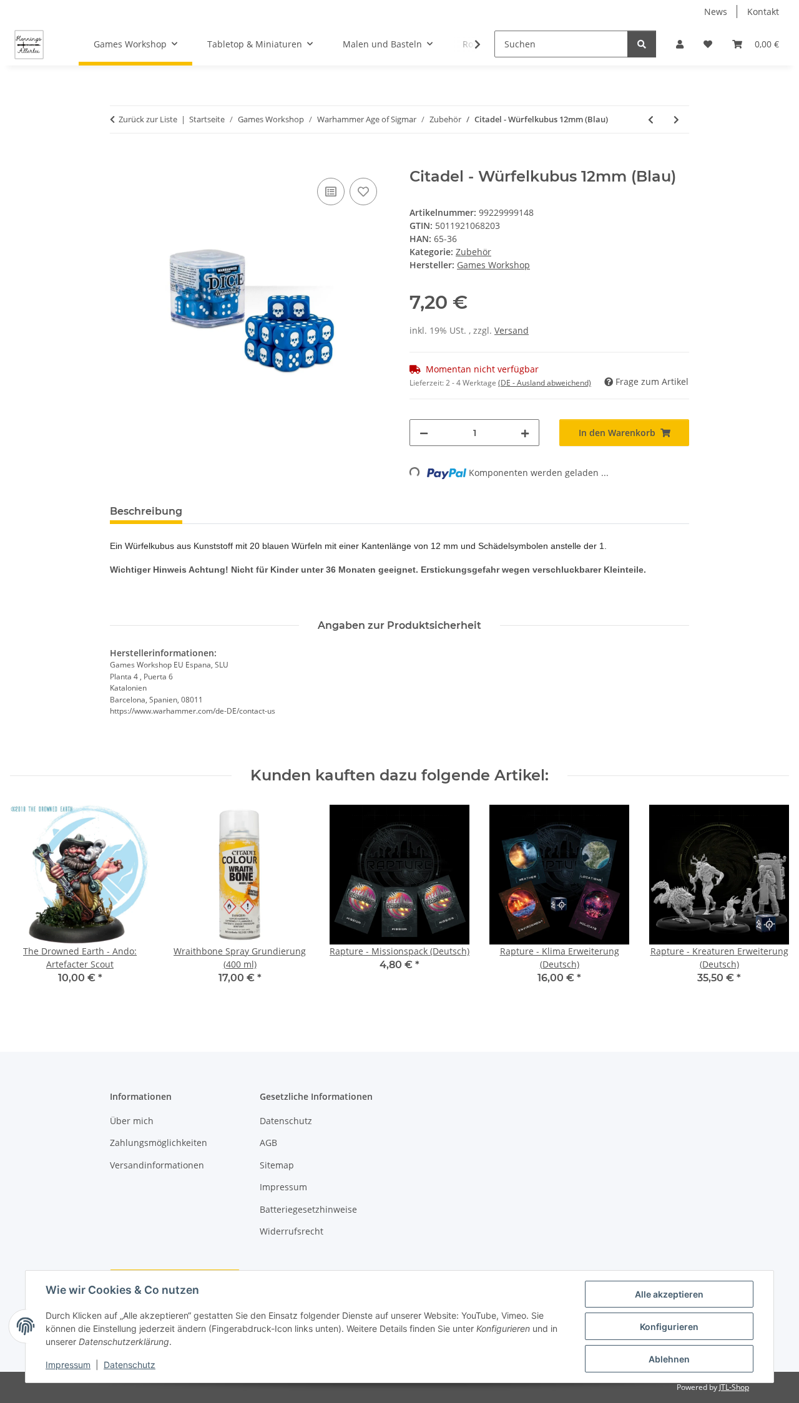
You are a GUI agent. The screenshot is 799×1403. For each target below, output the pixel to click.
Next (768, 903)
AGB (268, 1142)
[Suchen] (641, 44)
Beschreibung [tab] (146, 511)
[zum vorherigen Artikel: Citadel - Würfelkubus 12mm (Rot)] (651, 119)
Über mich (132, 1121)
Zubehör (473, 252)
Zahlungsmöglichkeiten (158, 1142)
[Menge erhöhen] (525, 432)
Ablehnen (669, 1359)
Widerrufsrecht (291, 1231)
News (715, 11)
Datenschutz (129, 1364)
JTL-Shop (734, 1387)
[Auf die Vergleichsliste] (331, 191)
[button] (680, 44)
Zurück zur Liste (148, 119)
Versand (511, 330)
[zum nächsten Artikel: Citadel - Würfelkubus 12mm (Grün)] (676, 119)
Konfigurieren (669, 1326)
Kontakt (763, 11)
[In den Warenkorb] (120, 161)
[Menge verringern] (424, 432)
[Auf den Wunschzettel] (363, 191)
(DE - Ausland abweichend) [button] (544, 382)
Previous (31, 903)
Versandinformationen (157, 1165)
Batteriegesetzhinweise (308, 1209)
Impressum (68, 1364)
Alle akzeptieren (669, 1294)
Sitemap (277, 1165)
